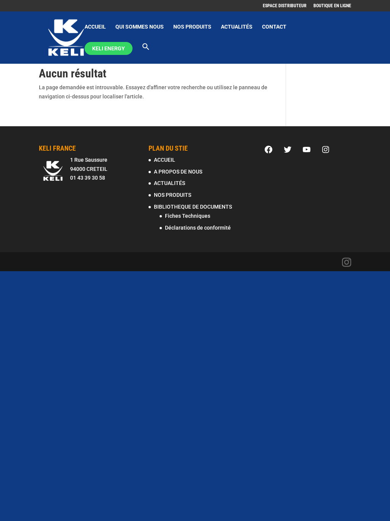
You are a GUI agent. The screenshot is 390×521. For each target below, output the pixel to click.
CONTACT (274, 27)
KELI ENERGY (108, 48)
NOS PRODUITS (192, 27)
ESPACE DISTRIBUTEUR (285, 5)
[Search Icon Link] (146, 53)
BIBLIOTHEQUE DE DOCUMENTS (193, 207)
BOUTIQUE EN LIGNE (332, 5)
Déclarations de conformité (198, 228)
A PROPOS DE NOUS (178, 172)
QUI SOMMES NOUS (139, 27)
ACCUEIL (95, 27)
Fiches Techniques (187, 216)
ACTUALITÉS (237, 27)
